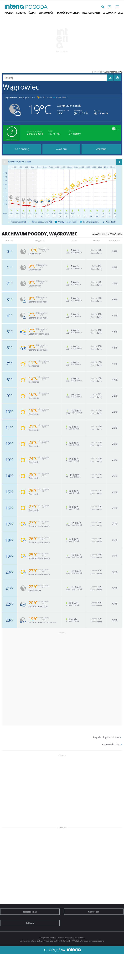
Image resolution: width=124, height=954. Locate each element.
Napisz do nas (30, 911)
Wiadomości (46, 12)
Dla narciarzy (91, 12)
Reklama (30, 923)
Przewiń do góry (110, 744)
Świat (32, 12)
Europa (21, 12)
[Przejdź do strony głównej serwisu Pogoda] (36, 7)
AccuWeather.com (113, 71)
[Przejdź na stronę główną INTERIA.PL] (14, 6)
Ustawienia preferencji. (29, 941)
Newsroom (93, 911)
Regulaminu (79, 937)
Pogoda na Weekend (101, 149)
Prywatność (44, 941)
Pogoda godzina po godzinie (22, 149)
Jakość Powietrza (68, 12)
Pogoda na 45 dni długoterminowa (61, 149)
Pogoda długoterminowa (106, 737)
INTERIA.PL (65, 941)
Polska (9, 12)
